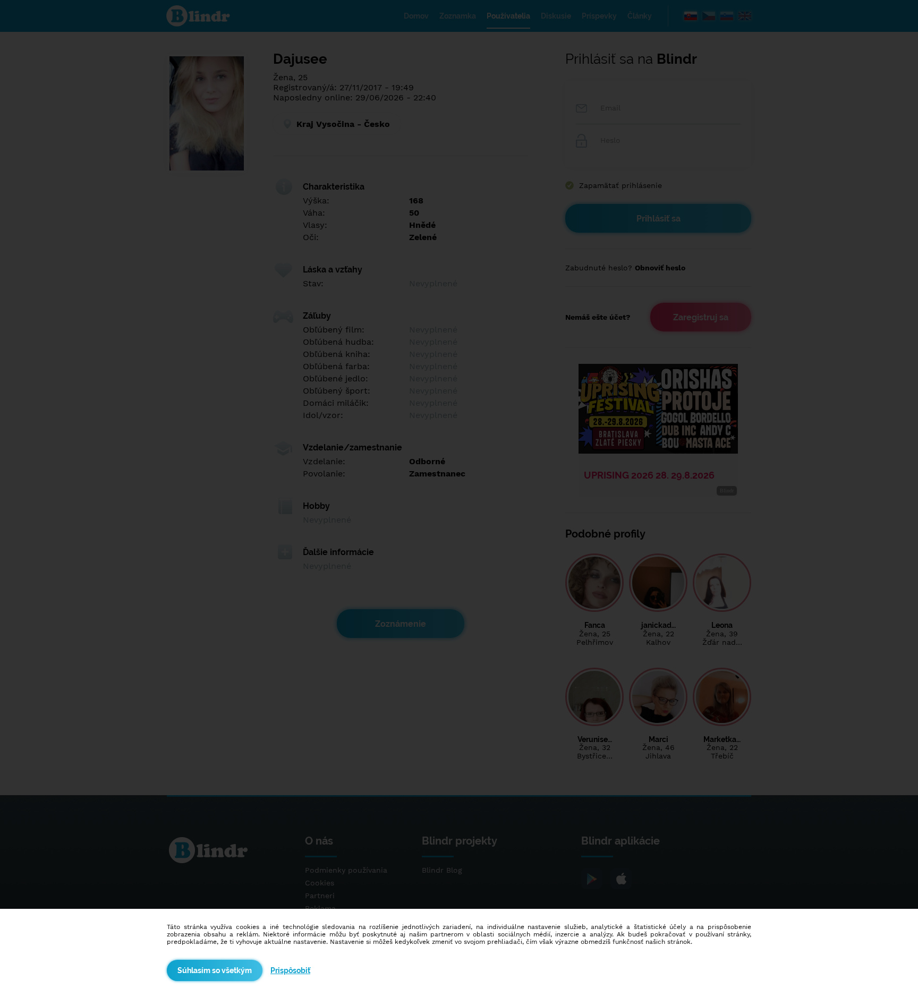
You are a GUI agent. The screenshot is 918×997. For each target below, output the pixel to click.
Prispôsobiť (290, 970)
